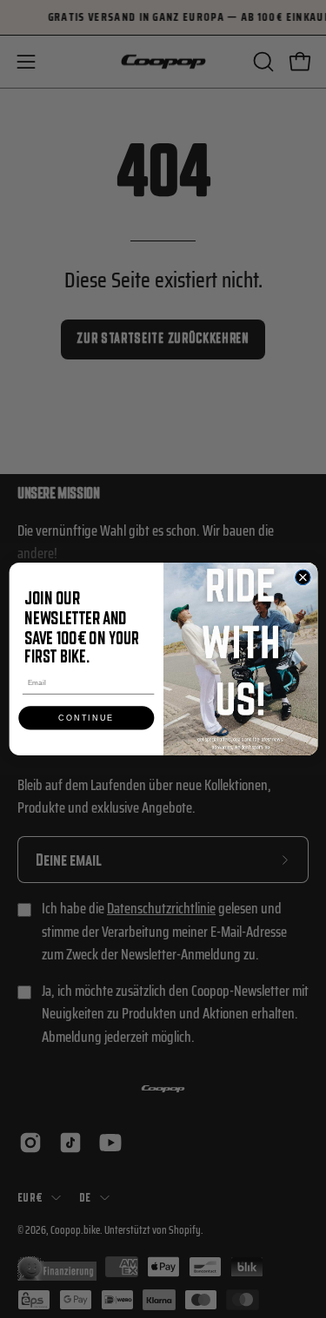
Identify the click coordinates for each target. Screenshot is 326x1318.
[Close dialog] (302, 577)
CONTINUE (86, 718)
